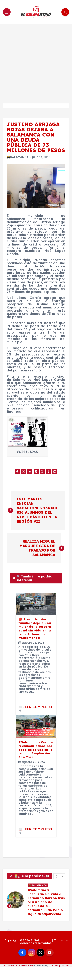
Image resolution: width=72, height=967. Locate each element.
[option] (36, 900)
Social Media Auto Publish (18, 965)
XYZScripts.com (59, 965)
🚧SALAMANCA (17, 157)
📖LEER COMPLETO (35, 707)
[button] (56, 876)
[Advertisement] (36, 62)
